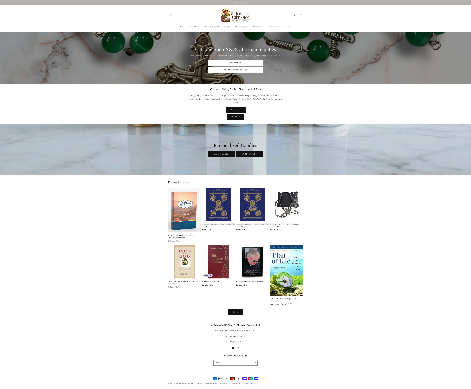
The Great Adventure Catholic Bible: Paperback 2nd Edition (181, 236)
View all (235, 312)
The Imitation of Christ (210, 281)
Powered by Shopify (211, 383)
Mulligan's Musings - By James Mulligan (251, 281)
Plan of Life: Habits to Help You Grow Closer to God (284, 300)
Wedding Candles (249, 154)
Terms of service (249, 383)
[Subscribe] (254, 363)
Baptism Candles (221, 154)
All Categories (235, 110)
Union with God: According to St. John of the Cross (183, 282)
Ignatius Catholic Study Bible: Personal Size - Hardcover (252, 225)
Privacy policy (225, 383)
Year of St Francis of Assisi (236, 70)
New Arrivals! (235, 63)
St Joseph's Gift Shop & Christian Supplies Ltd (189, 383)
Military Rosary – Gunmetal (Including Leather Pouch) (284, 225)
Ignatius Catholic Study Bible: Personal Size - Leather (218, 225)
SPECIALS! (235, 117)
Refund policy (236, 383)
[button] (170, 15)
